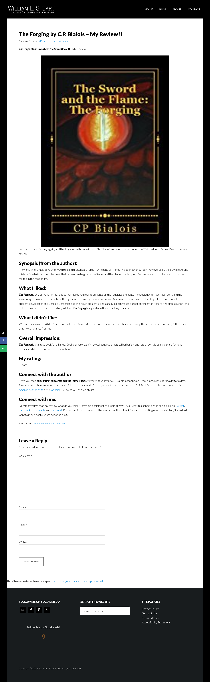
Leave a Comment (61, 40)
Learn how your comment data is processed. (77, 581)
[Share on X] (3, 332)
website (56, 389)
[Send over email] (3, 348)
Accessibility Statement (156, 622)
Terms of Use (149, 613)
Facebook (24, 410)
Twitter (179, 405)
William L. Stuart (31, 9)
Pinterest (56, 410)
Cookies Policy (151, 618)
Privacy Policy (150, 608)
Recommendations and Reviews (49, 423)
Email (23, 524)
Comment (25, 455)
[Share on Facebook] (3, 340)
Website (24, 542)
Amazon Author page (31, 389)
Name (23, 507)
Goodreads (38, 410)
